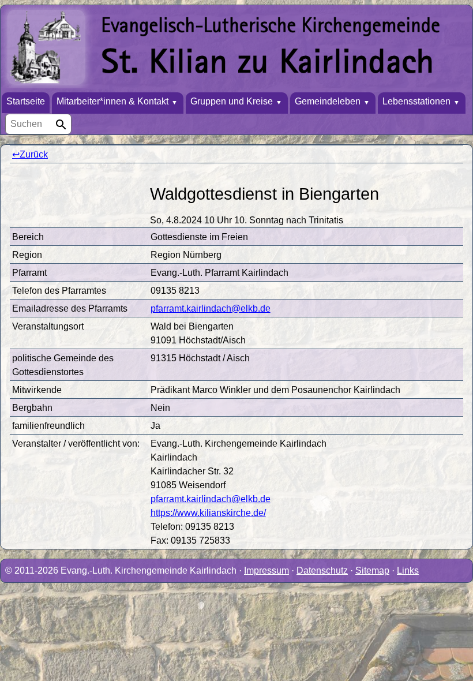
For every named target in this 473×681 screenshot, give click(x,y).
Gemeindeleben (328, 101)
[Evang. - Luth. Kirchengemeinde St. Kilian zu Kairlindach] (236, 48)
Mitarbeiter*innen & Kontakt (112, 101)
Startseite (25, 101)
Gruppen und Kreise (231, 101)
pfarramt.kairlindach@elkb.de (211, 308)
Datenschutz (322, 570)
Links (408, 570)
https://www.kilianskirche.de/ (208, 513)
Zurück (34, 154)
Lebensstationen (416, 101)
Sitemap (372, 570)
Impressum (266, 570)
